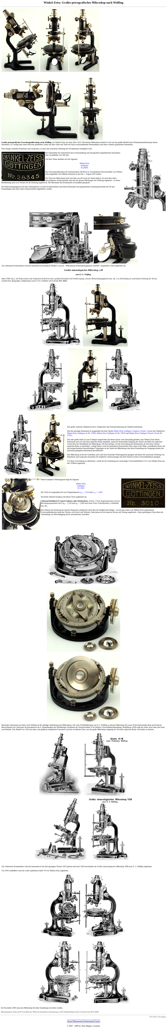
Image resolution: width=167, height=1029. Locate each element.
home (70, 1021)
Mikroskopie (78, 1021)
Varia (97, 1021)
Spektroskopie (89, 1021)
